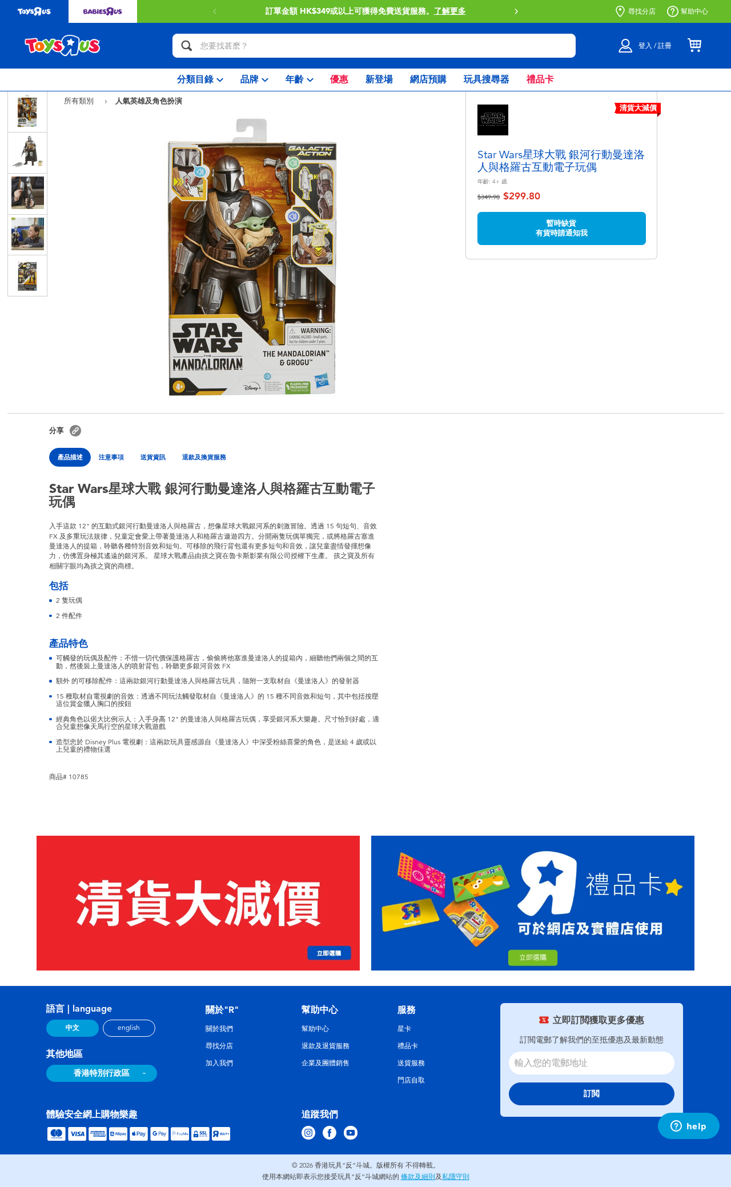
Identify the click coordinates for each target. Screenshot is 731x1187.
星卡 (404, 1029)
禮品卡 (407, 1046)
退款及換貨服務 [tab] (204, 457)
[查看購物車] (694, 45)
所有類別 (80, 101)
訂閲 (592, 1093)
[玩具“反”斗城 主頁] (63, 46)
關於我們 (219, 1029)
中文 (72, 1028)
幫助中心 (694, 11)
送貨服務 (411, 1063)
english (129, 1028)
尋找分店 (642, 11)
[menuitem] (200, 80)
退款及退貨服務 (326, 1046)
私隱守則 (455, 1177)
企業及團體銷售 (326, 1063)
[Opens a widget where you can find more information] (688, 1127)
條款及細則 (418, 1177)
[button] (516, 11)
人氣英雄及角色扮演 (148, 100)
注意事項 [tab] (111, 457)
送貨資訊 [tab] (153, 457)
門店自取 (411, 1080)
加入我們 (219, 1063)
